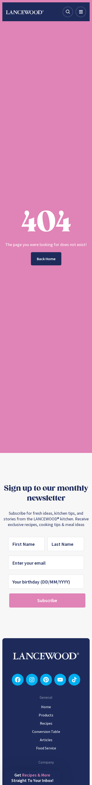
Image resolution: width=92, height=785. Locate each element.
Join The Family (46, 452)
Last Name (51, 423)
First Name (10, 423)
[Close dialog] (86, 352)
